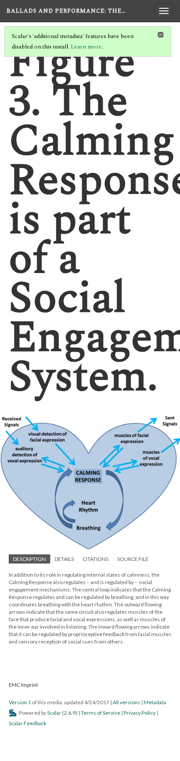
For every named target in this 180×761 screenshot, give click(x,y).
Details (64, 559)
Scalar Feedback (27, 723)
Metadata (155, 702)
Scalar (54, 712)
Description (29, 559)
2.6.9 (70, 712)
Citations (95, 559)
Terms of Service (100, 712)
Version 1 (20, 702)
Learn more (86, 46)
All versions (126, 702)
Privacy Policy (140, 712)
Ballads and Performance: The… (66, 11)
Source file (133, 559)
